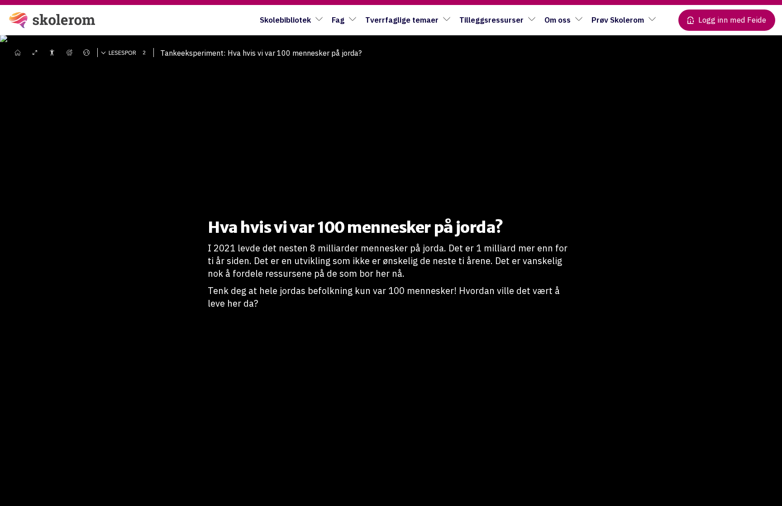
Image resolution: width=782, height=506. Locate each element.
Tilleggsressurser (491, 20)
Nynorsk (93, 79)
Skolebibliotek (285, 20)
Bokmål (93, 66)
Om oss (557, 20)
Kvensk (92, 106)
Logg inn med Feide (732, 20)
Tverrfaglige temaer (402, 20)
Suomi (90, 93)
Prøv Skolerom (617, 20)
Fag (338, 20)
